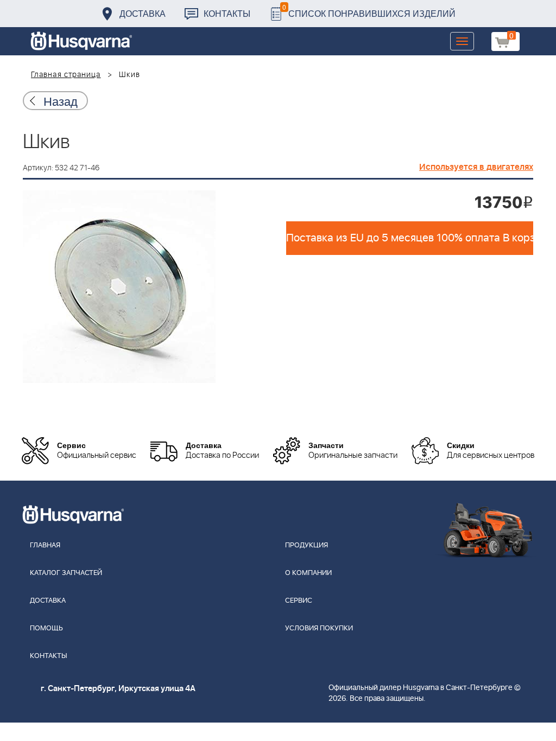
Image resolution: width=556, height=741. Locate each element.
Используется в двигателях (476, 167)
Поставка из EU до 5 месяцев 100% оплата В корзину (409, 238)
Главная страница (66, 74)
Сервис (298, 601)
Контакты (227, 13)
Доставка (142, 13)
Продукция (306, 545)
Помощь (46, 628)
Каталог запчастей (66, 573)
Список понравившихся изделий (369, 10)
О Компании (308, 573)
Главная (45, 545)
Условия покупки (319, 628)
